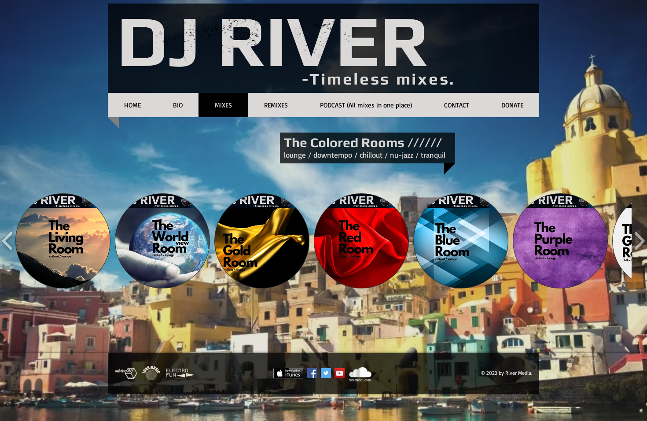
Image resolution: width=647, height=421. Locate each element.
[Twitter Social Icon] (326, 373)
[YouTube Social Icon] (340, 373)
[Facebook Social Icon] (312, 373)
